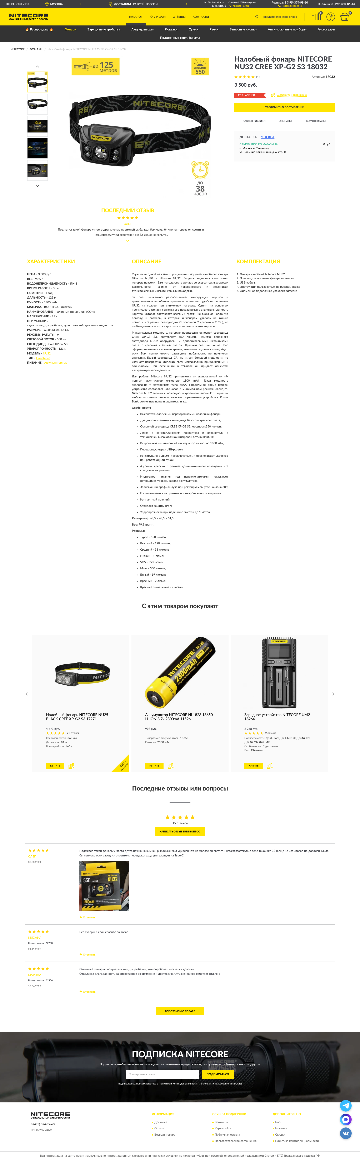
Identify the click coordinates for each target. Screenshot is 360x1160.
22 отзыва (73, 733)
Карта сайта (223, 1128)
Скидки (280, 1134)
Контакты (201, 16)
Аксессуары (326, 29)
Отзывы (179, 16)
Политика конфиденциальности (297, 1141)
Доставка (160, 1122)
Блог (278, 1122)
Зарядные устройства (104, 29)
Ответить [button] (89, 917)
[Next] (37, 186)
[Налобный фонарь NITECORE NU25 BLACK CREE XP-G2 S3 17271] (80, 673)
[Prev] (37, 66)
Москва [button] (267, 137)
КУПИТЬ (55, 765)
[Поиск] (257, 17)
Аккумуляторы (142, 29)
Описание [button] (286, 121)
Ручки (214, 29)
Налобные (43, 358)
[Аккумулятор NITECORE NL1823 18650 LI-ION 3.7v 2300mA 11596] (180, 673)
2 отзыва (270, 733)
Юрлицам (158, 16)
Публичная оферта (227, 1134)
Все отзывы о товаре (180, 1011)
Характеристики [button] (254, 121)
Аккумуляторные (55, 362)
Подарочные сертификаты (180, 37)
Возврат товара (164, 1134)
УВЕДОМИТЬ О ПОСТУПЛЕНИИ (284, 107)
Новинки (281, 1128)
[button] (290, 5)
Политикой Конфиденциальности (178, 1083)
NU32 (47, 353)
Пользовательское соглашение (235, 1141)
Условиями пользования (215, 1083)
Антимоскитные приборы (287, 29)
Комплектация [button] (316, 121)
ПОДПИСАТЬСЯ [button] (217, 1074)
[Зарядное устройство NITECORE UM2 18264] (279, 673)
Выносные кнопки (243, 29)
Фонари (70, 29)
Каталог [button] (135, 16)
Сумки (193, 29)
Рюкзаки (171, 29)
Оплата (159, 1128)
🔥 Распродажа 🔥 (39, 29)
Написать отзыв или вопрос (180, 831)
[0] (344, 17)
